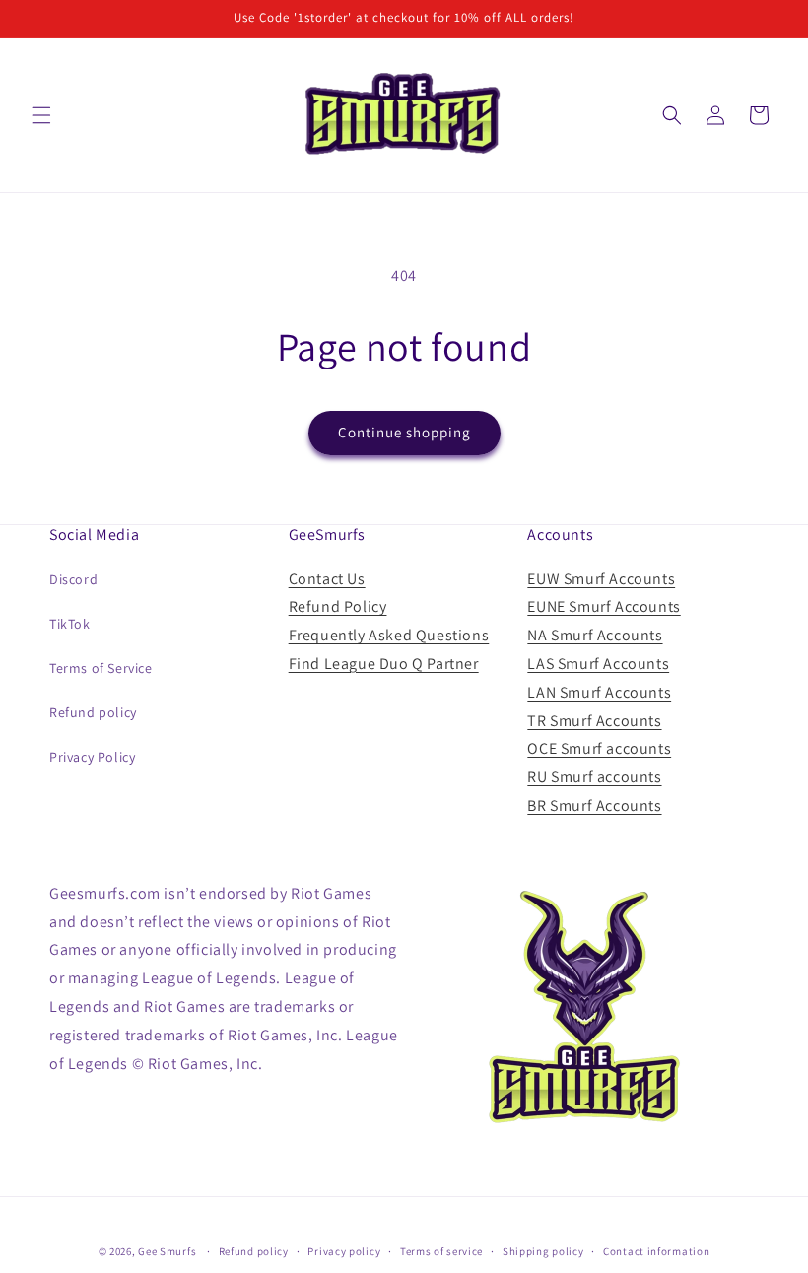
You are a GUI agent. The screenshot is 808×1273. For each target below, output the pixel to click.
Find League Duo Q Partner (384, 663)
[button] (41, 115)
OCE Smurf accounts (599, 748)
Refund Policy (338, 606)
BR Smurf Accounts (594, 805)
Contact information (656, 1251)
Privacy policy (343, 1251)
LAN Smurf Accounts (599, 692)
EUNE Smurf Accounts (603, 606)
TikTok (70, 624)
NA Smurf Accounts (594, 635)
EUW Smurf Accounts (601, 579)
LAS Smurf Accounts (598, 663)
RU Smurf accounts (594, 777)
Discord (73, 579)
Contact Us (327, 579)
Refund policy (93, 712)
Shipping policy (543, 1251)
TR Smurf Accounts (594, 720)
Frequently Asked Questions (389, 635)
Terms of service (441, 1251)
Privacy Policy (92, 757)
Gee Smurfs (167, 1251)
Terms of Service (101, 668)
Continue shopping (404, 432)
